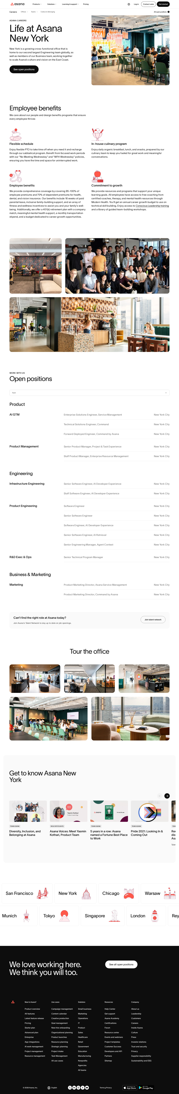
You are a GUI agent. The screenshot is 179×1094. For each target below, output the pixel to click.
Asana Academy (112, 1018)
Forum (107, 1028)
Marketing (82, 1014)
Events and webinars (114, 1037)
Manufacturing (84, 1056)
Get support (110, 1014)
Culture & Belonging (48, 12)
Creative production (60, 1018)
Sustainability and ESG (141, 1061)
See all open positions (121, 964)
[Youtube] (87, 1088)
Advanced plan (31, 1032)
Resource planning (59, 1042)
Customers (136, 1018)
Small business (84, 1009)
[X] (70, 1088)
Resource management (35, 1056)
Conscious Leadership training (152, 205)
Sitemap (108, 1061)
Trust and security (139, 1046)
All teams (82, 1070)
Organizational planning (62, 1032)
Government (83, 1046)
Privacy (134, 1051)
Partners (108, 1056)
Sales (80, 1032)
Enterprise (29, 1037)
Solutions (51, 4)
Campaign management (62, 1009)
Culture (134, 1032)
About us (135, 1009)
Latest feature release (34, 1018)
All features (30, 1014)
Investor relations (138, 1042)
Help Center (110, 1009)
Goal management (59, 1023)
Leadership (136, 1014)
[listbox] (89, 393)
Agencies (82, 1065)
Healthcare (83, 1037)
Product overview (32, 1009)
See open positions (24, 69)
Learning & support (69, 4)
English (54, 1088)
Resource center (112, 1032)
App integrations (32, 1042)
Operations (83, 1018)
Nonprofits (82, 1061)
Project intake (57, 1051)
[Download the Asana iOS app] (129, 1087)
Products (36, 4)
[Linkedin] (74, 1088)
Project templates (112, 1042)
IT (79, 1023)
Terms (102, 1088)
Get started (163, 4)
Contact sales (148, 4)
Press (133, 1037)
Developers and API (113, 1051)
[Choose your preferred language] (129, 4)
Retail (80, 1042)
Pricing (86, 4)
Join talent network (153, 619)
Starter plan (30, 1028)
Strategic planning (59, 1046)
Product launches (59, 1037)
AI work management (34, 1046)
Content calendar (59, 1014)
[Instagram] (78, 1088)
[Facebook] (83, 1088)
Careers (134, 1023)
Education (82, 1051)
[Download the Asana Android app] (146, 1087)
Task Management (59, 1056)
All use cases (57, 1061)
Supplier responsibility (141, 1056)
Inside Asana (137, 1028)
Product (81, 1028)
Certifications (110, 1023)
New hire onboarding (60, 1028)
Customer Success (113, 1046)
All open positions (160, 12)
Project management (34, 1051)
